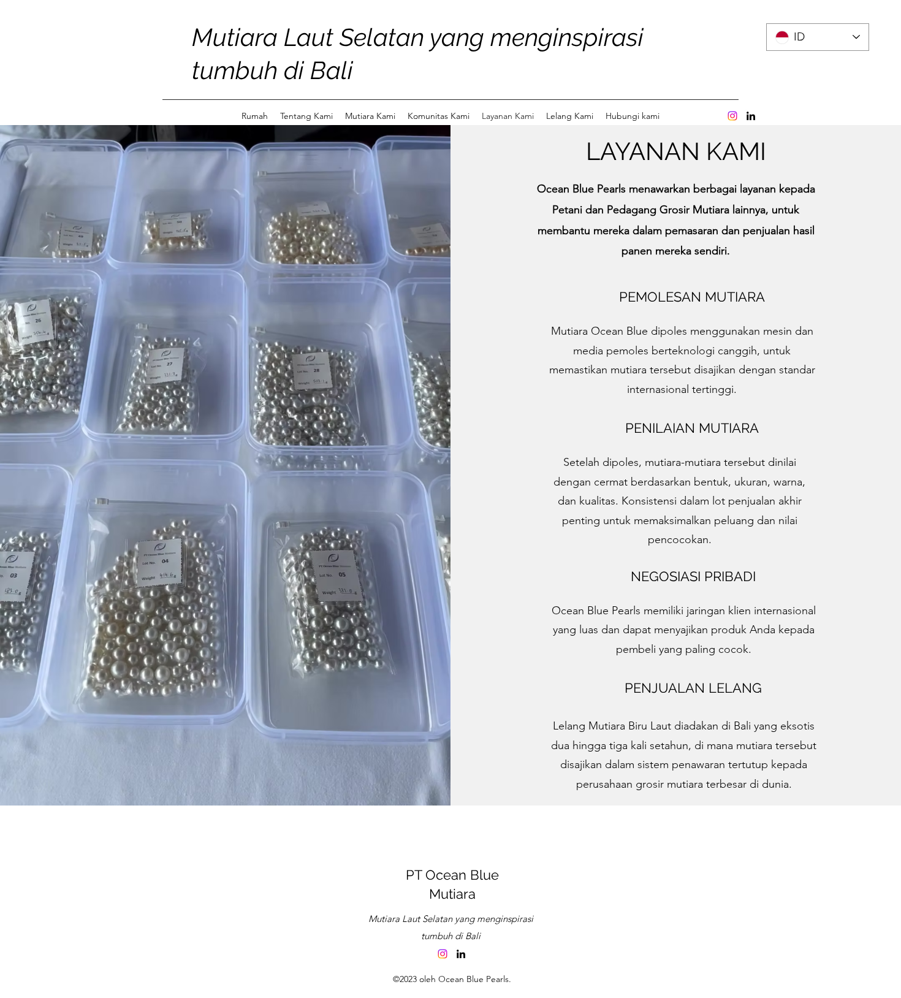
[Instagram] (732, 116)
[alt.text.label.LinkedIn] (751, 116)
